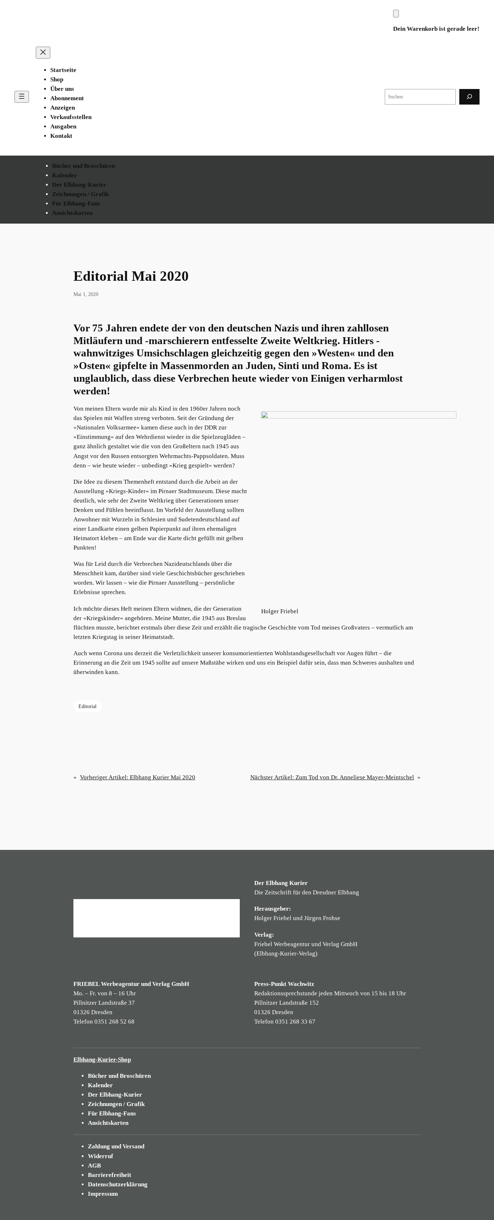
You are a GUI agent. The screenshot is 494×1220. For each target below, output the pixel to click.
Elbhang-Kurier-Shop (102, 1059)
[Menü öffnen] (21, 97)
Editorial (87, 706)
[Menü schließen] (43, 53)
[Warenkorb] (396, 13)
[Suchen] (469, 97)
